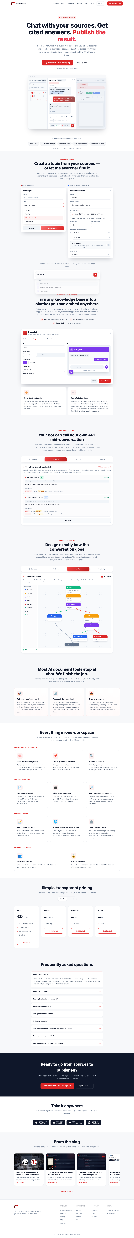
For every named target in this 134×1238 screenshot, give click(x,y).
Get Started (26, 942)
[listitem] (29, 1169)
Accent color (26, 359)
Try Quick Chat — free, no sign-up (57, 63)
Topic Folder (74, 251)
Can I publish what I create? (43, 1014)
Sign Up (63, 1223)
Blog (93, 1213)
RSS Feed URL (74, 210)
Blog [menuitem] (92, 3)
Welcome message (28, 374)
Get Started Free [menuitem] (115, 3)
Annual (71, 899)
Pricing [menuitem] (79, 3)
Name (25, 194)
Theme (25, 344)
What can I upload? (40, 992)
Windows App (80, 1220)
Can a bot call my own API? (43, 1036)
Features (63, 1213)
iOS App (78, 1210)
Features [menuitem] (71, 3)
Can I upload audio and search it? (45, 999)
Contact (94, 1217)
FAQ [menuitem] (86, 3)
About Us (95, 1210)
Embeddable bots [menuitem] (59, 3)
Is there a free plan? (40, 1021)
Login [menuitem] (100, 3)
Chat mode (26, 351)
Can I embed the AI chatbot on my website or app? (52, 1028)
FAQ (61, 1220)
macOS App (80, 1213)
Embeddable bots (66, 1210)
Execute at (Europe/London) (78, 229)
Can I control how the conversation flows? (49, 1043)
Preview (69, 344)
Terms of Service (113, 1210)
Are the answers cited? (42, 1006)
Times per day (95, 221)
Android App (80, 1217)
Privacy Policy (111, 1213)
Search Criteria (75, 201)
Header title (26, 366)
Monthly (62, 899)
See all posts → (67, 1191)
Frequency (73, 221)
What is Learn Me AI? (41, 975)
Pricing (62, 1217)
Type (24, 201)
